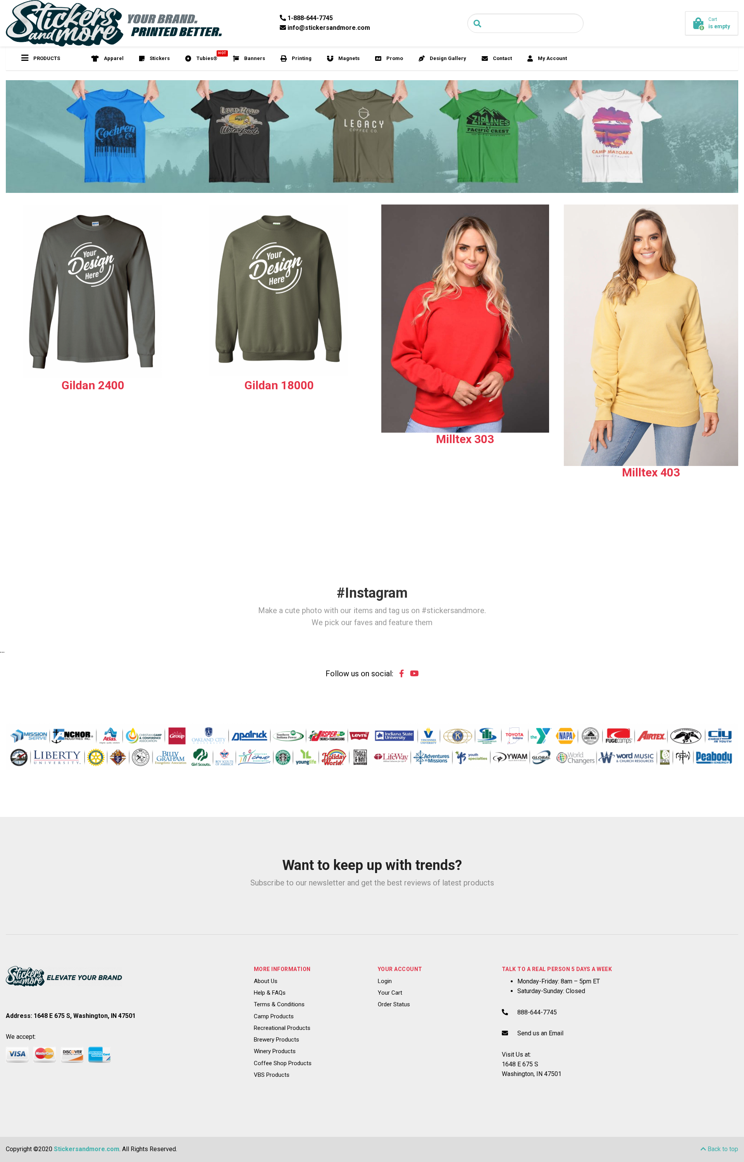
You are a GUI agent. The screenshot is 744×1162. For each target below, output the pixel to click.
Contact (502, 58)
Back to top (722, 1149)
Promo (394, 58)
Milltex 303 (465, 439)
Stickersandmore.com (86, 1149)
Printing (301, 58)
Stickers (159, 58)
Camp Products (274, 1016)
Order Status (394, 1004)
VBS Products (271, 1074)
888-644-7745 (537, 1012)
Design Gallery (447, 58)
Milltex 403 (651, 472)
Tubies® (210, 56)
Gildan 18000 (279, 385)
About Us (265, 981)
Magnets (348, 58)
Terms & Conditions (279, 1004)
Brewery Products (276, 1039)
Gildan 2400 (93, 385)
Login (385, 981)
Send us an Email (540, 1033)
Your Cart (390, 992)
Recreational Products (282, 1027)
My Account (552, 58)
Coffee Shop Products (283, 1063)
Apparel (113, 58)
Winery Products (275, 1051)
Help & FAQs (270, 992)
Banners (254, 58)
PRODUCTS (46, 58)
